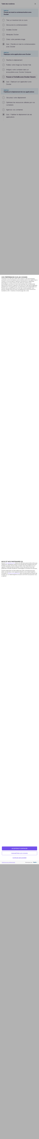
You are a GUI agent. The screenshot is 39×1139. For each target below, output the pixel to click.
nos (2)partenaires (10, 563)
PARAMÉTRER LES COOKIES (19, 853)
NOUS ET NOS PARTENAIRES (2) (12, 561)
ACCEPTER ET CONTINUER (19, 848)
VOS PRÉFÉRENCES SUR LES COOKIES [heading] (14, 277)
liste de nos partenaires (14, 573)
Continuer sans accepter (20, 857)
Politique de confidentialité (8, 862)
